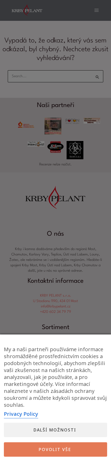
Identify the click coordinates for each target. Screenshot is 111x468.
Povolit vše (55, 449)
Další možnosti (55, 430)
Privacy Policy (21, 413)
